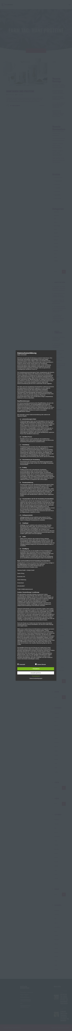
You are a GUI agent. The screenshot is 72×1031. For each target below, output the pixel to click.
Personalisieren (36, 676)
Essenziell (22, 664)
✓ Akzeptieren (35, 668)
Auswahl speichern (36, 672)
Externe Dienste (41, 664)
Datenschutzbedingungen (35, 678)
